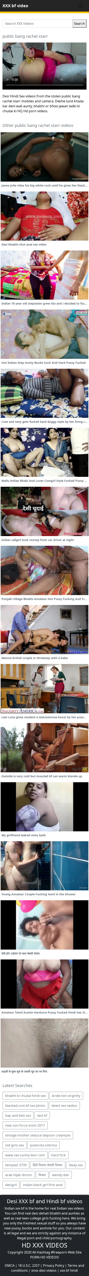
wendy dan (60, 1175)
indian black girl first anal (43, 1185)
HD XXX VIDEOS (44, 1245)
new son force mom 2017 (25, 1125)
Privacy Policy (53, 1265)
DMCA (9, 1265)
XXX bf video (15, 5)
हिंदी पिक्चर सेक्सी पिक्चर (48, 1165)
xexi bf (42, 1115)
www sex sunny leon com (25, 1155)
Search (79, 23)
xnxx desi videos (44, 1270)
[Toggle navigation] (81, 6)
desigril (11, 1185)
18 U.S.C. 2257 (29, 1265)
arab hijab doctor (18, 1175)
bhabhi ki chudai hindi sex (25, 1095)
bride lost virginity (66, 1095)
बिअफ (42, 1175)
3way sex (76, 1165)
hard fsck (58, 1155)
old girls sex (14, 1145)
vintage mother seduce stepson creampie (37, 1135)
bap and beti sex (18, 1115)
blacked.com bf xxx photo (25, 1105)
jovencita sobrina (43, 1145)
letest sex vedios (64, 1105)
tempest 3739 (15, 1165)
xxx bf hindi (69, 1270)
